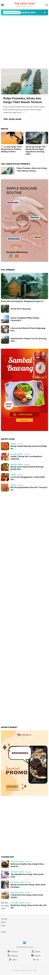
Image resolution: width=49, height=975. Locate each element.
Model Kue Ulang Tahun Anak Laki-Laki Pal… (28, 906)
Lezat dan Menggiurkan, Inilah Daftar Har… (27, 478)
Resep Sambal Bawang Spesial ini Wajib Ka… (28, 447)
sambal (13, 444)
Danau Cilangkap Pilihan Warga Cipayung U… (24, 319)
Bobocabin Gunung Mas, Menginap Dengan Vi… (23, 301)
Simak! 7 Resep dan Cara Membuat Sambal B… (26, 457)
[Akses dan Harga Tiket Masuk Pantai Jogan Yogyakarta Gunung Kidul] (37, 138)
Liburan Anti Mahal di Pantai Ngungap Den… (27, 329)
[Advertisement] (24, 42)
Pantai (3, 922)
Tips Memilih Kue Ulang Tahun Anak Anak (27, 875)
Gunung (4, 919)
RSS (37, 960)
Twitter (37, 951)
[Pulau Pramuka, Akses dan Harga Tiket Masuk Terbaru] (24, 81)
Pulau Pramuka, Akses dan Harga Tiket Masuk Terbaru (22, 100)
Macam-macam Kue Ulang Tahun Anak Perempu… (27, 885)
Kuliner (13, 454)
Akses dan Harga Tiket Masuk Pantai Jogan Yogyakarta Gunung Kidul (36, 150)
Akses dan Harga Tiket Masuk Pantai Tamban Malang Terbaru (11, 149)
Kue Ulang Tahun (17, 862)
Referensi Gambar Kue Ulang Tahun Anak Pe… (27, 865)
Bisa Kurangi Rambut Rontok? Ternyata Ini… (28, 488)
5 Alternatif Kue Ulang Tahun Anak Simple (26, 896)
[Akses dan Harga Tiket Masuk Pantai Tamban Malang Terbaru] (12, 138)
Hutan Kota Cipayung (20, 309)
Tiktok (14, 960)
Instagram (14, 956)
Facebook (14, 951)
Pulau (3, 926)
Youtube (37, 956)
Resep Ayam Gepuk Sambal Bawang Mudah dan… (26, 468)
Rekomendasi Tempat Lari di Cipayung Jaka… (28, 339)
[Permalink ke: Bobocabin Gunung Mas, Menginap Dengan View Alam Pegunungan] (24, 286)
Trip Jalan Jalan (24, 3)
